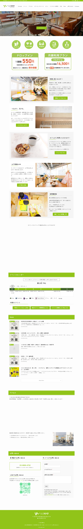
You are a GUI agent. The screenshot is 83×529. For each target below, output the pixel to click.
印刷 (60, 299)
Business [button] (19, 298)
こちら (21, 480)
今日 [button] (22, 286)
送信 (46, 486)
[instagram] (74, 0)
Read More (41, 380)
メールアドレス (48, 469)
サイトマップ (48, 524)
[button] (39, 34)
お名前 (46, 464)
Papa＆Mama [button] (40, 298)
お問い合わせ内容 (48, 474)
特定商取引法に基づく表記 (39, 524)
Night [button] (26, 298)
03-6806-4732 (42, 518)
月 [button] (10, 286)
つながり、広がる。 (41, 27)
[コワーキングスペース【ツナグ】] (9, 6)
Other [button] (32, 298)
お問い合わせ (55, 524)
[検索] (79, 0)
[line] (76, 0)
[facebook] (72, 0)
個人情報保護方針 (50, 494)
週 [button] (12, 286)
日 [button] (14, 286)
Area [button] (13, 298)
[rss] (77, 0)
